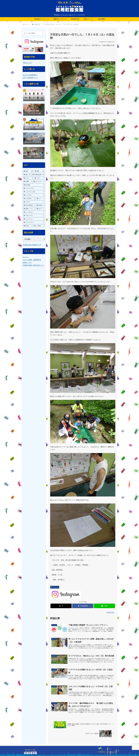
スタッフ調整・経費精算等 (32, 260)
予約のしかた (27, 63)
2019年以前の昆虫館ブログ (32, 245)
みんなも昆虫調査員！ (30, 75)
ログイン (26, 257)
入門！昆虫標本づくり (30, 77)
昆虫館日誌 (55, 587)
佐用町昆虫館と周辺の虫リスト (33, 265)
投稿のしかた (27, 262)
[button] (43, 33)
